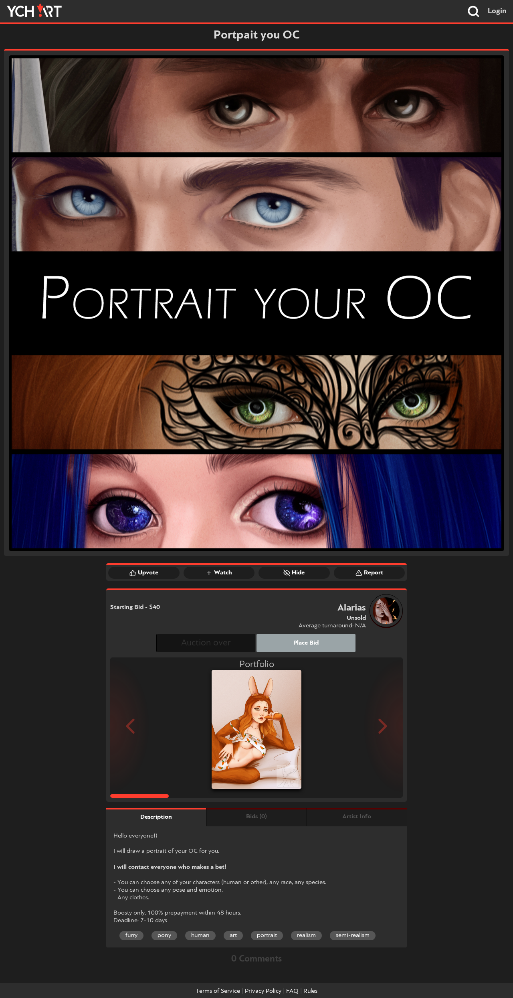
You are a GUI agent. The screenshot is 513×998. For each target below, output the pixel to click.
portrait (267, 935)
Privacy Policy (263, 991)
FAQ (292, 991)
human (200, 935)
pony (164, 935)
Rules (310, 991)
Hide (298, 573)
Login (497, 11)
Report (373, 573)
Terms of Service (218, 991)
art (233, 935)
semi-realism (353, 935)
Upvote (148, 573)
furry (131, 935)
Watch (223, 573)
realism (306, 935)
